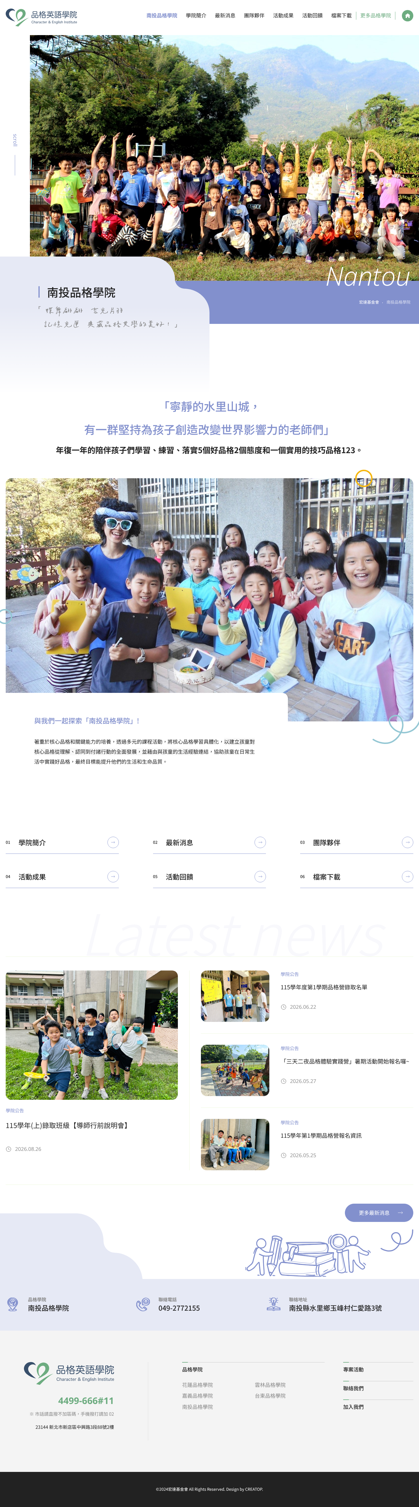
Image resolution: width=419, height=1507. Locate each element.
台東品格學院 (270, 1395)
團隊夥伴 (254, 15)
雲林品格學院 (270, 1385)
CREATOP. (254, 1489)
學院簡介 (196, 15)
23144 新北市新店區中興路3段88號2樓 (74, 1426)
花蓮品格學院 (197, 1385)
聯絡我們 (353, 1388)
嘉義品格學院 (197, 1395)
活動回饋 (312, 15)
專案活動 (353, 1369)
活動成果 (283, 15)
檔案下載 (341, 15)
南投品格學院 (162, 15)
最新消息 (225, 15)
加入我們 (353, 1407)
